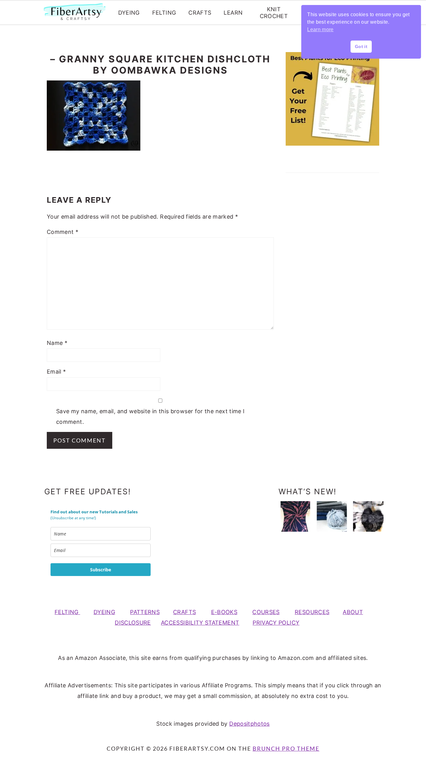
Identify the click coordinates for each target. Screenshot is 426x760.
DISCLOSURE (133, 622)
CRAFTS (199, 12)
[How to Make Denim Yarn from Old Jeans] (332, 516)
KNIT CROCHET (274, 12)
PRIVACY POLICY (276, 622)
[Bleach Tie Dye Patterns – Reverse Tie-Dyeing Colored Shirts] (295, 516)
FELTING (164, 12)
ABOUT (353, 612)
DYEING (129, 12)
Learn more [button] (320, 29)
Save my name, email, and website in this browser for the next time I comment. (150, 416)
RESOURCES (312, 612)
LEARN (233, 12)
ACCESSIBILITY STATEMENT (200, 622)
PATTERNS (145, 612)
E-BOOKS (224, 612)
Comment (62, 232)
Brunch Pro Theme (286, 748)
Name (57, 343)
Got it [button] (361, 46)
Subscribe (100, 570)
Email (56, 371)
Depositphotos (249, 723)
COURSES (266, 612)
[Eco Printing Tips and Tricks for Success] (368, 516)
